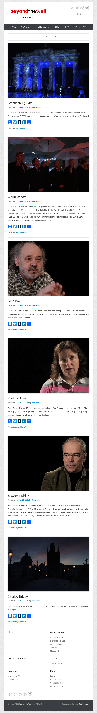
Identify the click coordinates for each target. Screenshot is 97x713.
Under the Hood (14, 679)
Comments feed (56, 683)
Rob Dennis (36, 107)
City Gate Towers (57, 637)
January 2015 (56, 664)
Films (56, 27)
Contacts (26, 27)
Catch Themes (84, 704)
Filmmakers (42, 27)
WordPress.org (56, 686)
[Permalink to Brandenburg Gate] (48, 70)
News (67, 27)
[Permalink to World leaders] (48, 164)
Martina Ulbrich (18, 398)
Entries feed (55, 679)
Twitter (72, 8)
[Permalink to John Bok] (48, 268)
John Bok (14, 301)
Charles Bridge (18, 596)
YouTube (77, 8)
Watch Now (80, 27)
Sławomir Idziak (18, 495)
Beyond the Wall (21, 128)
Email (87, 8)
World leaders (17, 197)
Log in (52, 676)
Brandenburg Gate (20, 103)
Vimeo (82, 8)
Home (13, 27)
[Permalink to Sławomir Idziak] (48, 463)
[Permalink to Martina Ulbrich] (48, 365)
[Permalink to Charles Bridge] (48, 564)
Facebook (67, 8)
